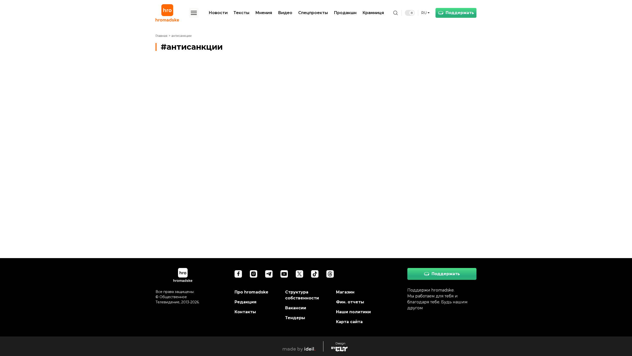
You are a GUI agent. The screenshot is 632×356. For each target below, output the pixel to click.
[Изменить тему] (410, 13)
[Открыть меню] (194, 13)
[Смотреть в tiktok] (314, 274)
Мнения (263, 12)
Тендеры (295, 317)
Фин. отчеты (350, 302)
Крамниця (373, 12)
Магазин (345, 292)
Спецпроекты (313, 12)
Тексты (241, 12)
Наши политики (353, 312)
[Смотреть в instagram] (253, 274)
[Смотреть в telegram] (269, 274)
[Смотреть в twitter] (299, 274)
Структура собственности (302, 295)
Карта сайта (349, 321)
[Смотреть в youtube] (284, 274)
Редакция (246, 302)
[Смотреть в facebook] (238, 274)
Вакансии (295, 308)
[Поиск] (395, 13)
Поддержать (460, 12)
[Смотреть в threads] (330, 274)
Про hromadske (251, 292)
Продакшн (345, 12)
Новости (218, 12)
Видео (285, 12)
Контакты (245, 312)
